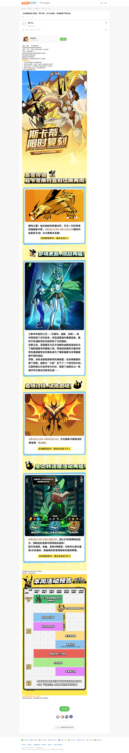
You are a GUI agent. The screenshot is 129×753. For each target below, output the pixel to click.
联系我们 (30, 744)
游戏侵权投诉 (37, 744)
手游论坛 (29, 8)
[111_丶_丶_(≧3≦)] (66, 716)
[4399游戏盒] (45, 3)
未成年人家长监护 (58, 744)
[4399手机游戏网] (29, 3)
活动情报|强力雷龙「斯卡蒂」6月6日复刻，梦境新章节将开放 (47, 13)
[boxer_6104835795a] (62, 716)
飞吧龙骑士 (36, 8)
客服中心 (50, 744)
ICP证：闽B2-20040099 (27, 747)
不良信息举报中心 (39, 747)
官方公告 (44, 8)
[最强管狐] (71, 716)
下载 (63, 39)
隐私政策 (44, 744)
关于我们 (24, 744)
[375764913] (58, 716)
